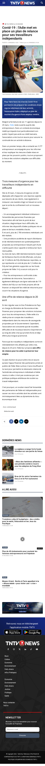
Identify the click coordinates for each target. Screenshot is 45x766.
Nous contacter (9, 703)
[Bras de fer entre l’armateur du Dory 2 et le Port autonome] (8, 478)
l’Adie (12, 125)
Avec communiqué (9, 407)
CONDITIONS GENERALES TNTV (30, 757)
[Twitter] (19, 649)
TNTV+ (6, 706)
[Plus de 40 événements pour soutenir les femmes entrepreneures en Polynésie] (22, 539)
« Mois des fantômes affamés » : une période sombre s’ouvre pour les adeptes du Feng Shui (28, 464)
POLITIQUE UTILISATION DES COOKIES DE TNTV (22, 759)
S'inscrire (22, 735)
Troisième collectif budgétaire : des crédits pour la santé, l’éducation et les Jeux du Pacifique (21, 521)
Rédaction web (9, 411)
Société (5, 547)
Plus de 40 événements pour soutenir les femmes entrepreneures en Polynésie (19, 552)
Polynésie (10, 24)
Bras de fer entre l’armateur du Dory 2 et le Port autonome (28, 477)
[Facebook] (11, 421)
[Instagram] (14, 649)
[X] (16, 421)
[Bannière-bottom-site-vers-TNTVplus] (22, 613)
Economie (19, 24)
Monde (5, 577)
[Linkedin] (21, 421)
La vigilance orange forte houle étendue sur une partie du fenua (28, 450)
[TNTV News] (22, 643)
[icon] (3, 24)
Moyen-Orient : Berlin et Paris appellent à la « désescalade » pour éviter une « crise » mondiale (20, 583)
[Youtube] (37, 649)
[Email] (26, 421)
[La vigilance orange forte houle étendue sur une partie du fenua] (8, 451)
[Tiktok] (31, 649)
